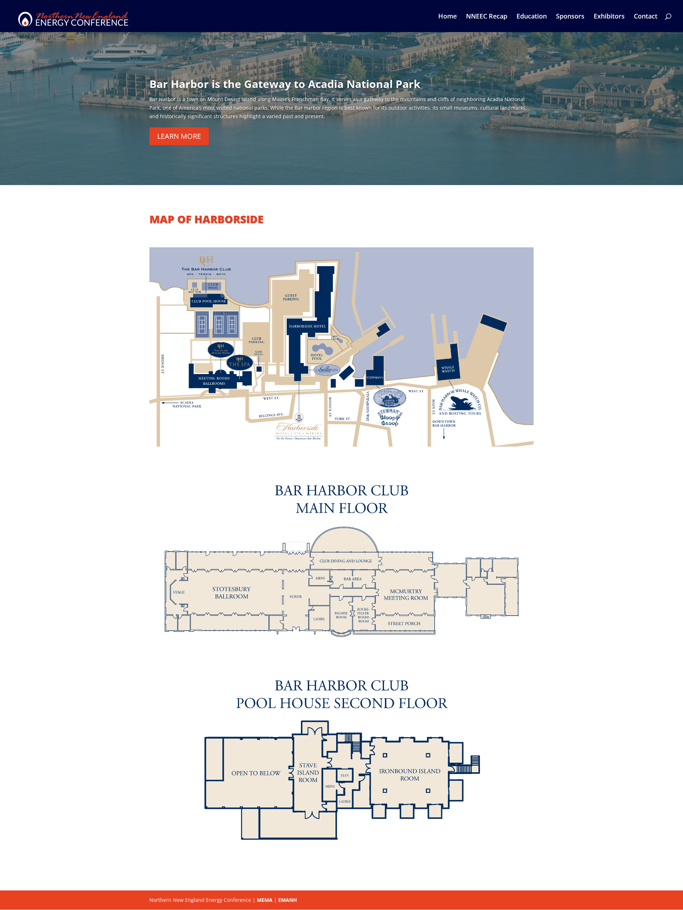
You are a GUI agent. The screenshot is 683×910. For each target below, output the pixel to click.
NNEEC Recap (486, 17)
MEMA (264, 899)
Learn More (179, 136)
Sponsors (570, 17)
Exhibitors (609, 17)
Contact (645, 17)
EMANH (287, 899)
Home (447, 17)
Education (532, 17)
